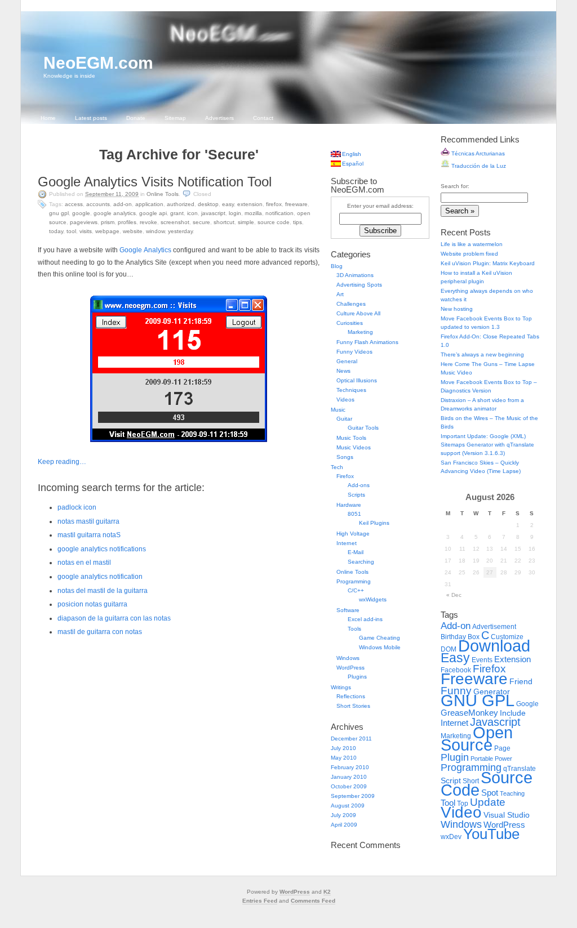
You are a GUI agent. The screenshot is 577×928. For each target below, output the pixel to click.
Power (503, 758)
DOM (448, 649)
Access (74, 204)
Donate (135, 118)
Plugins (357, 676)
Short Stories (353, 706)
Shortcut (224, 222)
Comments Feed (313, 901)
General (346, 361)
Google (81, 213)
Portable (482, 758)
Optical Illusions (356, 380)
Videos (345, 399)
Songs (344, 457)
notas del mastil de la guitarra (102, 591)
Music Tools (351, 438)
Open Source (477, 738)
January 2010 (349, 777)
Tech (337, 467)
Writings (341, 687)
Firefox (274, 204)
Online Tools (163, 194)
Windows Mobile (380, 647)
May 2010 (344, 758)
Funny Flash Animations (367, 342)
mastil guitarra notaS (89, 535)
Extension (250, 204)
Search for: (455, 186)
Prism (107, 222)
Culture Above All (358, 313)
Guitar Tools (363, 428)
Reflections (350, 696)
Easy (228, 204)
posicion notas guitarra (92, 604)
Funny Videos (354, 352)
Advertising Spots (359, 285)
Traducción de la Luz (478, 166)
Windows (347, 658)
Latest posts (91, 118)
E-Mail (355, 552)
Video (461, 812)
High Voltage (353, 533)
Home (48, 118)
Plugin (455, 757)
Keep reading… (62, 462)
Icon (192, 213)
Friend (520, 681)
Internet (346, 543)
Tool (71, 231)
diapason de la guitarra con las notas (114, 618)
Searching (361, 562)
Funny (456, 691)
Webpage (107, 231)
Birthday (453, 637)
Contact (263, 118)
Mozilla (253, 213)
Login (235, 213)
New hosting (457, 309)
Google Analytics (115, 213)
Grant (177, 213)
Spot (489, 792)
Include (513, 713)
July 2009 (343, 815)
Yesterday (180, 231)
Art (340, 294)
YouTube (491, 834)
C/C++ (356, 590)
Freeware (296, 204)
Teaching (512, 793)
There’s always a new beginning (482, 354)
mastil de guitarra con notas (99, 632)
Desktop (208, 204)
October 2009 (349, 786)
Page (502, 748)
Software (347, 610)
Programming (353, 581)
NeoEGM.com (98, 62)
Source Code (274, 222)
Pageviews (83, 222)
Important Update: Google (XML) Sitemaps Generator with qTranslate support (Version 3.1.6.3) (487, 444)
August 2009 (348, 805)
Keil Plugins (374, 523)
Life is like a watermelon (472, 244)
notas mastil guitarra (88, 521)
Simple (246, 222)
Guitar (344, 419)
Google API (153, 213)
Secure (201, 222)
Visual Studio (506, 815)
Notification (279, 213)
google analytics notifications (101, 549)
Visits (85, 231)
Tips (297, 222)
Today (56, 231)
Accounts (98, 204)
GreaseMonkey (469, 712)
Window (155, 231)
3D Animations (355, 275)
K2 (327, 892)
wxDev (451, 837)
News (343, 371)
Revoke (148, 222)
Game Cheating (379, 638)
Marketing (360, 332)
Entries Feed (259, 901)
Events (482, 660)
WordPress (350, 667)
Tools (354, 629)
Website (133, 231)
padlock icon (76, 507)
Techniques (351, 390)
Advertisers (219, 118)
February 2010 (350, 767)
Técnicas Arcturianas (477, 153)
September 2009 (353, 796)
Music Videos (353, 447)
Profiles (127, 222)
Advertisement (494, 627)
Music (338, 410)
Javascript (213, 213)
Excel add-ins (365, 619)
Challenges (351, 304)
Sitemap (175, 118)
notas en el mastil (84, 562)
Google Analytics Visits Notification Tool (155, 181)
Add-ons (359, 485)
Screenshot (175, 222)
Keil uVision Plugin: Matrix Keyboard (488, 263)
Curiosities (349, 323)
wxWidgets (373, 599)
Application (149, 204)
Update (487, 802)
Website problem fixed (469, 254)
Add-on (122, 204)
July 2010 (343, 748)
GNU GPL (59, 213)
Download (494, 645)
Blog (337, 266)
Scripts (356, 495)
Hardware (348, 505)
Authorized (180, 204)
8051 (354, 514)
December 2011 (351, 738)
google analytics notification (100, 577)
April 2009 (344, 825)
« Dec (453, 595)
